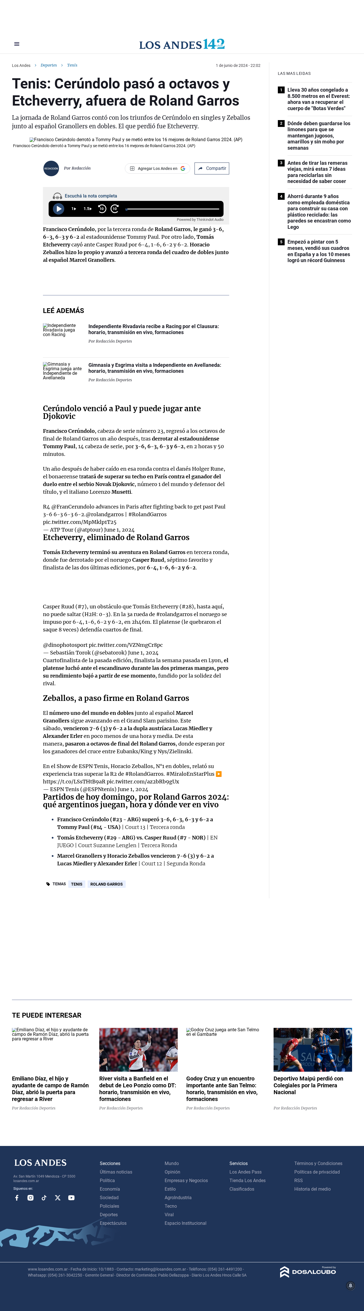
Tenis (76, 884)
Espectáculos (113, 1223)
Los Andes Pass (245, 1172)
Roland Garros (106, 884)
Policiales (109, 1206)
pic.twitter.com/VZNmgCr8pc (126, 645)
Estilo (170, 1189)
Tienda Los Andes (247, 1180)
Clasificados (241, 1189)
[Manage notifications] (350, 1285)
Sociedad (109, 1197)
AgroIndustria (178, 1197)
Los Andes (21, 65)
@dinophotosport (65, 645)
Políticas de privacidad (317, 1172)
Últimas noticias (116, 1172)
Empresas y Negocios (186, 1180)
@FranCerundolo (72, 506)
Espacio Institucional (185, 1223)
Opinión (172, 1172)
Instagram (30, 1197)
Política (107, 1180)
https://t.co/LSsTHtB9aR (74, 781)
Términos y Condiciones (318, 1163)
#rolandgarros (174, 614)
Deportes (49, 65)
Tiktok (44, 1197)
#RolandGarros (147, 514)
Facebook (16, 1197)
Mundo (172, 1163)
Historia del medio (312, 1189)
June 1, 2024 (119, 529)
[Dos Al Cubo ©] (308, 1276)
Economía (110, 1189)
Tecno (171, 1206)
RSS (298, 1180)
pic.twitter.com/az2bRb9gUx (143, 781)
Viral (169, 1214)
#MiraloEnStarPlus (190, 774)
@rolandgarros (105, 514)
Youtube (71, 1197)
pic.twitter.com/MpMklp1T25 (80, 522)
